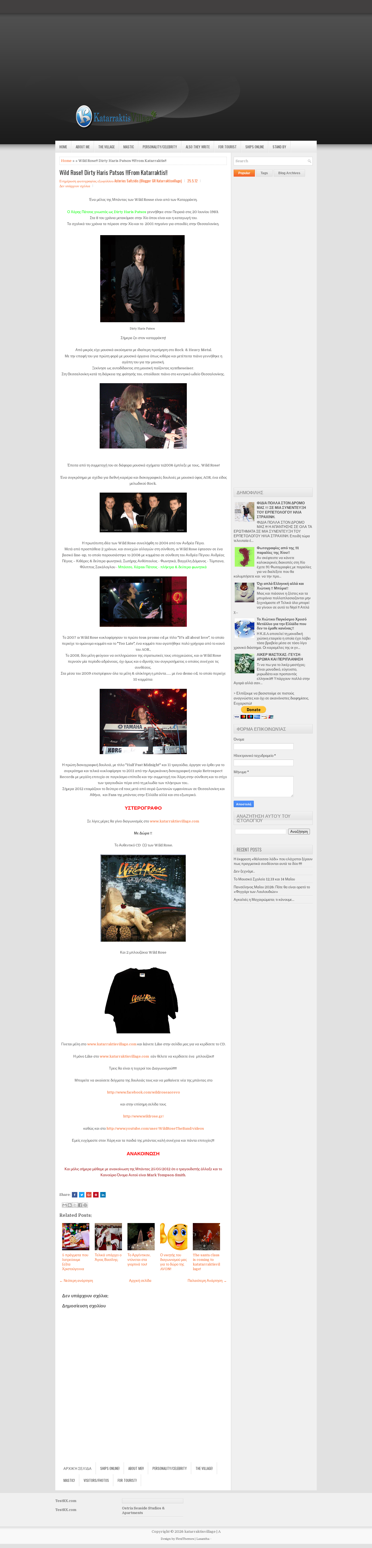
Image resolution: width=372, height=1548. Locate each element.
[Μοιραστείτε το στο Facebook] (80, 1205)
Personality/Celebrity (160, 146)
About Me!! (136, 1468)
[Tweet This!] (81, 1194)
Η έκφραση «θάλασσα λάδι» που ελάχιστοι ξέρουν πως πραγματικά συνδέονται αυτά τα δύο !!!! (273, 861)
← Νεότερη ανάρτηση (76, 1281)
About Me (83, 146)
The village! (204, 1468)
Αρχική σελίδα (140, 1281)
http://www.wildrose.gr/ (143, 1116)
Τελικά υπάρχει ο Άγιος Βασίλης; (108, 1257)
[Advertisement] (163, 38)
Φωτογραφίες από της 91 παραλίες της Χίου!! (278, 550)
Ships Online (254, 146)
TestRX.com (65, 1501)
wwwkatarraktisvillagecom (174, 821)
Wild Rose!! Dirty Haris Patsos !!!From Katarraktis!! (113, 172)
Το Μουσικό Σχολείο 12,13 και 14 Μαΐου (264, 879)
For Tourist (227, 146)
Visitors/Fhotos (96, 1480)
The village (106, 146)
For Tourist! (127, 1480)
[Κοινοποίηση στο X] (75, 1205)
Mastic (128, 146)
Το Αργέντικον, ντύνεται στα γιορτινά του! (139, 1259)
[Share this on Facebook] (74, 1194)
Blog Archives (289, 173)
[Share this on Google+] (89, 1194)
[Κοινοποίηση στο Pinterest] (85, 1205)
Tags (264, 173)
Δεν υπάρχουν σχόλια (74, 185)
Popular (244, 173)
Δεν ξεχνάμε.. (244, 871)
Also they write (198, 146)
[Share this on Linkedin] (103, 1194)
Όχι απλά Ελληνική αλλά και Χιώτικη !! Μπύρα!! (280, 586)
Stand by (279, 146)
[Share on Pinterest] (96, 1194)
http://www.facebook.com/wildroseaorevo (143, 1092)
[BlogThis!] (69, 1205)
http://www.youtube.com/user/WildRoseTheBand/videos (155, 1128)
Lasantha (202, 1539)
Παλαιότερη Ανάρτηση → (207, 1281)
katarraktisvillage (200, 1531)
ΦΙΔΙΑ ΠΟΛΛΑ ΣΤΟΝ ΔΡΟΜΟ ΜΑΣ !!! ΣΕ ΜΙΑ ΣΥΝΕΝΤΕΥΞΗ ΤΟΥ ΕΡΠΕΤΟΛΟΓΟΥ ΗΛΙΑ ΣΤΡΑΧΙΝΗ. (281, 510)
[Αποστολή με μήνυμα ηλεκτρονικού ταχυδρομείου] (64, 1205)
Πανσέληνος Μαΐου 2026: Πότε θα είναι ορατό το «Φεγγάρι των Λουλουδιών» (272, 889)
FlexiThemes (185, 1539)
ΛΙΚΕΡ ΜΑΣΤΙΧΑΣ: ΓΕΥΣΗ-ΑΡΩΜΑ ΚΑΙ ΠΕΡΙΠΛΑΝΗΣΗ (280, 657)
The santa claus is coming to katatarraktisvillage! (206, 1262)
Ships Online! (110, 1468)
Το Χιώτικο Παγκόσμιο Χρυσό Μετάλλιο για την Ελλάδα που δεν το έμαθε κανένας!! (282, 624)
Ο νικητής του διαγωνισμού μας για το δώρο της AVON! (173, 1262)
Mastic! (69, 1480)
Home (63, 146)
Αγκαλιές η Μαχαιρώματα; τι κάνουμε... (264, 900)
